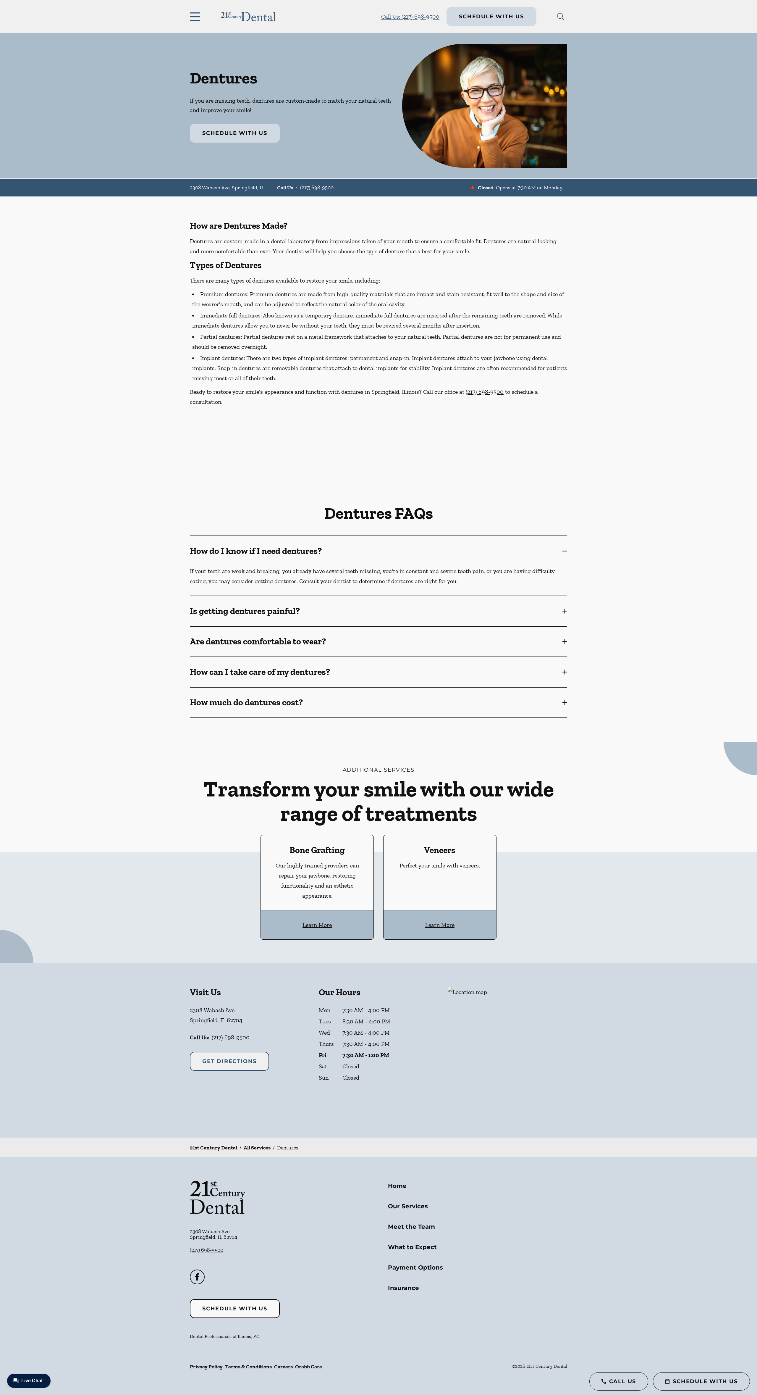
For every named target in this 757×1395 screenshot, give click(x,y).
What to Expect (412, 1247)
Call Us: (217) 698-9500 (410, 16)
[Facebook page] (197, 1277)
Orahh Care (308, 1366)
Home (397, 1185)
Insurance (403, 1287)
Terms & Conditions (248, 1366)
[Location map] (507, 1050)
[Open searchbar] (560, 16)
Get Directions (229, 1061)
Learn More (317, 924)
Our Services (408, 1206)
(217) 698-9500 (317, 187)
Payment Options (415, 1267)
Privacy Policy (206, 1366)
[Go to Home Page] (248, 16)
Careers (283, 1366)
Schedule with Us (491, 16)
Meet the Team (411, 1226)
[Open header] (196, 16)
